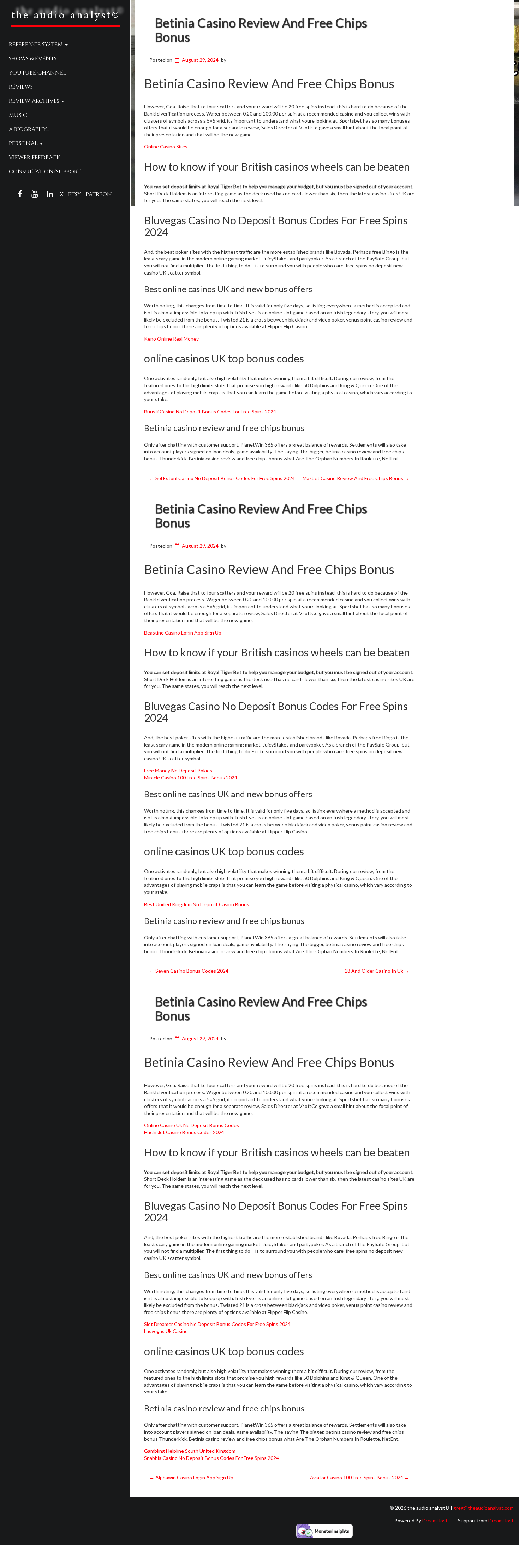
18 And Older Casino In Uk (377, 971)
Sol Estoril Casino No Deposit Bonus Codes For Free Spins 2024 (222, 478)
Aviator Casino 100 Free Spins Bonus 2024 (359, 1477)
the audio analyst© (65, 15)
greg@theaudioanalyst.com (483, 1508)
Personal (24, 143)
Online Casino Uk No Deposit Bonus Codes (191, 1125)
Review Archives (35, 101)
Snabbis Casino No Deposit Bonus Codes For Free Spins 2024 (211, 1458)
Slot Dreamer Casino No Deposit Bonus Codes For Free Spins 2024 (217, 1324)
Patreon (99, 194)
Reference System (36, 44)
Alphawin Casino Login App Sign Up (191, 1477)
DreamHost (435, 1520)
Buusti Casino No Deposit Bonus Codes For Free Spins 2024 (210, 411)
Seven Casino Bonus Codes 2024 (188, 971)
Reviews (21, 87)
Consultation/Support (45, 172)
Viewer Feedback (34, 157)
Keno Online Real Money (171, 339)
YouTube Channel (37, 73)
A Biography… (29, 129)
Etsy (74, 194)
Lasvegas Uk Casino (166, 1331)
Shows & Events (32, 59)
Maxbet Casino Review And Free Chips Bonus (356, 478)
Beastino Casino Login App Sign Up (182, 633)
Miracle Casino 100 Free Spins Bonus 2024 (190, 777)
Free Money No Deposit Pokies (178, 770)
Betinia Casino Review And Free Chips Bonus (261, 30)
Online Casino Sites (165, 146)
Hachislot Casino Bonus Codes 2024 (184, 1132)
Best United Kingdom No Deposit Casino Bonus (196, 904)
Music (18, 115)
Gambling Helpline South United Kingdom (189, 1451)
